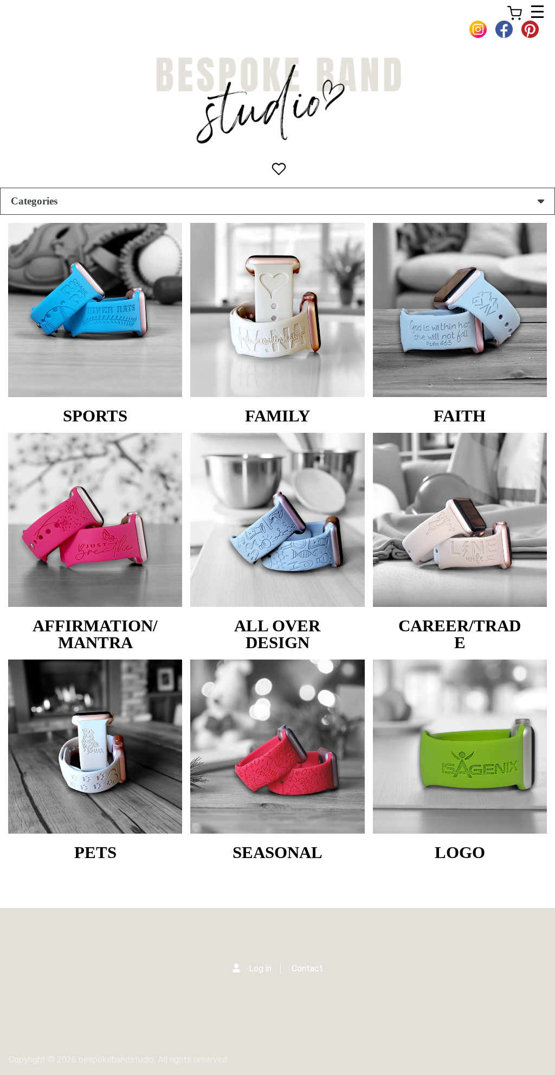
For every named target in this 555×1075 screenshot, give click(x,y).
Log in (260, 968)
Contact (307, 968)
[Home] (277, 100)
